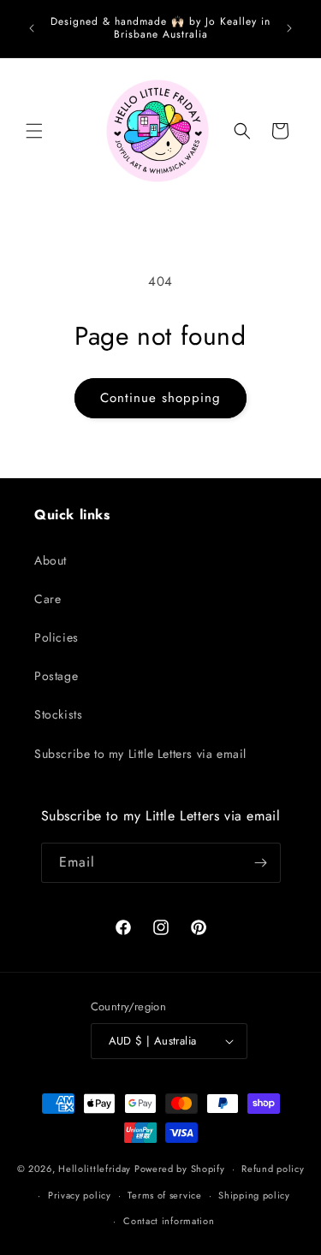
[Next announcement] (289, 28)
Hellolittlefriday (94, 1168)
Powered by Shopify (179, 1168)
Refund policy (272, 1168)
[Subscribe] (261, 863)
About (50, 560)
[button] (34, 131)
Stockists (58, 714)
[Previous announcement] (32, 28)
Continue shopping (160, 397)
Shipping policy (254, 1195)
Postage (56, 675)
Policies (56, 637)
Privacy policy (79, 1195)
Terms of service (164, 1195)
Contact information (168, 1221)
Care (47, 598)
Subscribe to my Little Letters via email (140, 753)
